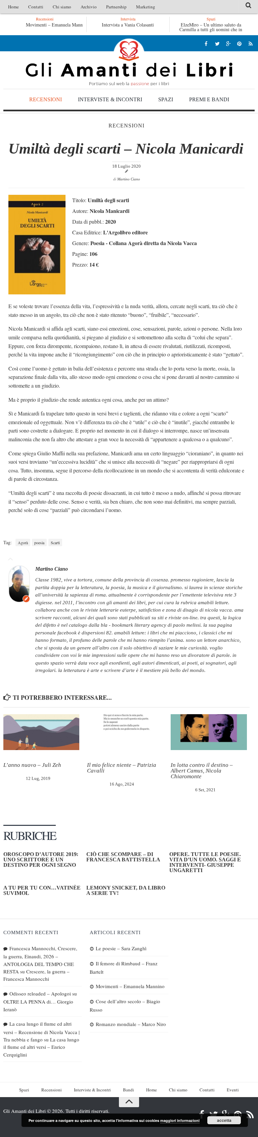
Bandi (128, 1090)
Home (13, 7)
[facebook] (206, 43)
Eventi (233, 1090)
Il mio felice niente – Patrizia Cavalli (121, 768)
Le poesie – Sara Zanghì (121, 948)
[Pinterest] (239, 43)
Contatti (35, 7)
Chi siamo (62, 7)
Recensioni (45, 99)
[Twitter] (217, 43)
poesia (39, 542)
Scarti (55, 542)
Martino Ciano (128, 179)
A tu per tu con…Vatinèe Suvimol (42, 890)
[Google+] (228, 43)
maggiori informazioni (180, 1120)
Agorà (23, 542)
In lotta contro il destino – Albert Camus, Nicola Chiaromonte (202, 771)
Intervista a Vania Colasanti (128, 24)
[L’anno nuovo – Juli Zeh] (41, 732)
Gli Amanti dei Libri (129, 62)
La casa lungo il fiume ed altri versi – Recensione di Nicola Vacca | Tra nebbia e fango (41, 1031)
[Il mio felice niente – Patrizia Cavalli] (125, 732)
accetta (224, 1120)
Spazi (165, 99)
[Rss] (250, 43)
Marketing (145, 7)
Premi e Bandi (209, 99)
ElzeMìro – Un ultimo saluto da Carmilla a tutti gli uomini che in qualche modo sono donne (210, 29)
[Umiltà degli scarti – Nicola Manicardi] (37, 292)
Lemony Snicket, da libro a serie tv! (125, 890)
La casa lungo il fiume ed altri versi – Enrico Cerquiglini (41, 1047)
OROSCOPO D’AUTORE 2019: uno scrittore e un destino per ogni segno (40, 859)
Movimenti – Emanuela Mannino (57, 24)
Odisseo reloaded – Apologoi (40, 993)
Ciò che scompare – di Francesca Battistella (123, 856)
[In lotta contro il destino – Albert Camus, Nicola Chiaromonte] (209, 732)
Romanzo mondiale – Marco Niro (131, 1024)
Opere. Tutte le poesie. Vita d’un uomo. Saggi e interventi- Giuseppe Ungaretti (205, 862)
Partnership (116, 7)
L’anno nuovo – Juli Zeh (32, 765)
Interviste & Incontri (110, 99)
